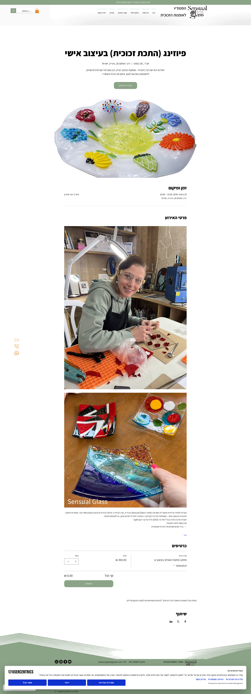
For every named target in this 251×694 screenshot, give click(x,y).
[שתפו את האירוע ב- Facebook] (185, 621)
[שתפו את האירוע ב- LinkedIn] (171, 621)
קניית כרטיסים (125, 85)
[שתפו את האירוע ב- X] (178, 621)
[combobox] (71, 561)
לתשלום (88, 583)
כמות (77, 555)
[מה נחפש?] (13, 10)
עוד (185, 535)
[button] (37, 10)
